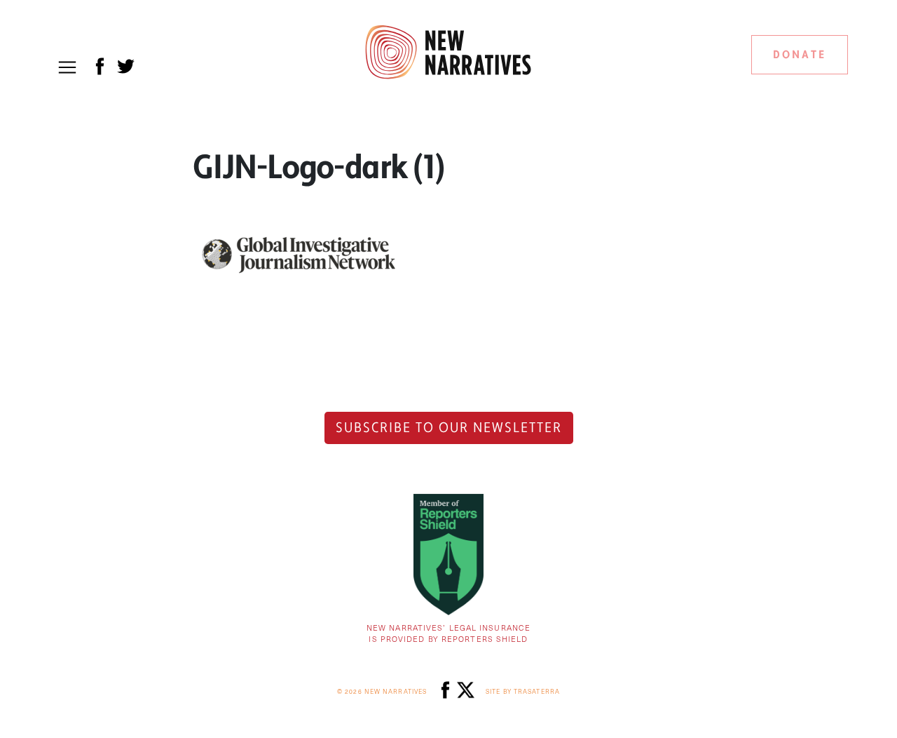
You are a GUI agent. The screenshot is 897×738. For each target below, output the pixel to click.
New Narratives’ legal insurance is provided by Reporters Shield (448, 633)
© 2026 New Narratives (382, 691)
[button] (67, 67)
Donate (799, 55)
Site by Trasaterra (523, 691)
